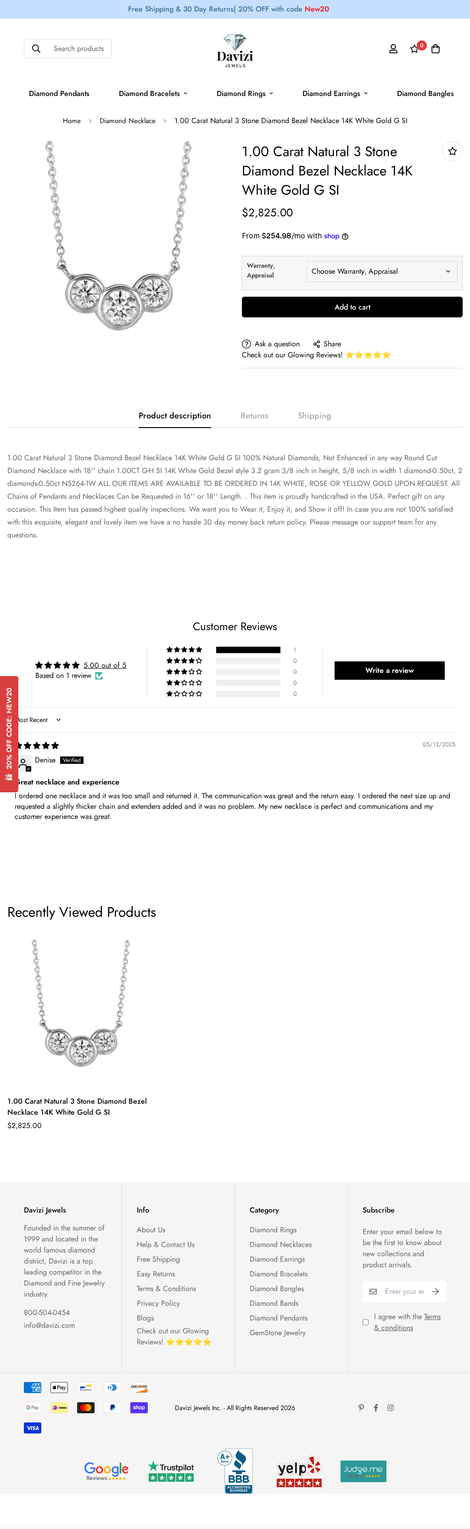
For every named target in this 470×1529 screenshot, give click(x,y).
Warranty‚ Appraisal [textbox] (261, 270)
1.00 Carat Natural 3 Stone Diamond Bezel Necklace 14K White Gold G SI (77, 1106)
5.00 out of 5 (105, 665)
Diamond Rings (241, 93)
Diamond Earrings (331, 93)
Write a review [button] (389, 670)
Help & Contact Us (166, 1244)
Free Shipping (158, 1259)
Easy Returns (156, 1274)
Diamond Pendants (59, 93)
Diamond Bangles (425, 93)
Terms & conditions (407, 1322)
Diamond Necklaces (281, 1244)
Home (72, 121)
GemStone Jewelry (278, 1332)
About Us (151, 1229)
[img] (37, 745)
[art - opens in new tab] (106, 1471)
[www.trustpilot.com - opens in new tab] (171, 1471)
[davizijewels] (235, 49)
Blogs (145, 1318)
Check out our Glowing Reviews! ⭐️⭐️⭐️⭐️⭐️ (316, 355)
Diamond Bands (274, 1303)
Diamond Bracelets (149, 93)
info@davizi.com (49, 1325)
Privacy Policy (158, 1303)
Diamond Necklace (128, 121)
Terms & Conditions (166, 1288)
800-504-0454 (47, 1312)
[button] (185, 650)
